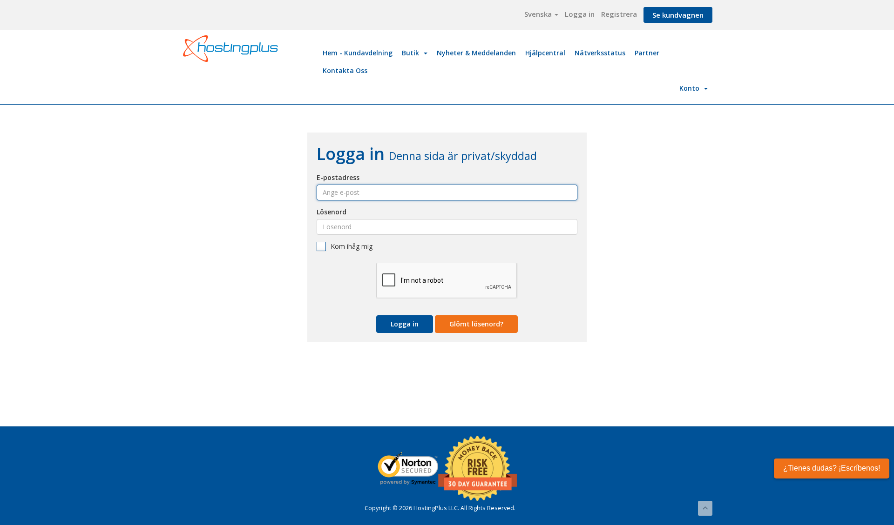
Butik (412, 52)
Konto (691, 88)
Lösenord (331, 211)
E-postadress (338, 177)
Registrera (619, 14)
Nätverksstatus (600, 52)
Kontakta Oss (345, 70)
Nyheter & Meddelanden (476, 52)
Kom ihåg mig (351, 246)
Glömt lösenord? (476, 323)
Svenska (539, 14)
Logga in (580, 14)
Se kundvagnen (678, 15)
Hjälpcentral (545, 52)
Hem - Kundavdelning (358, 52)
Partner (647, 52)
